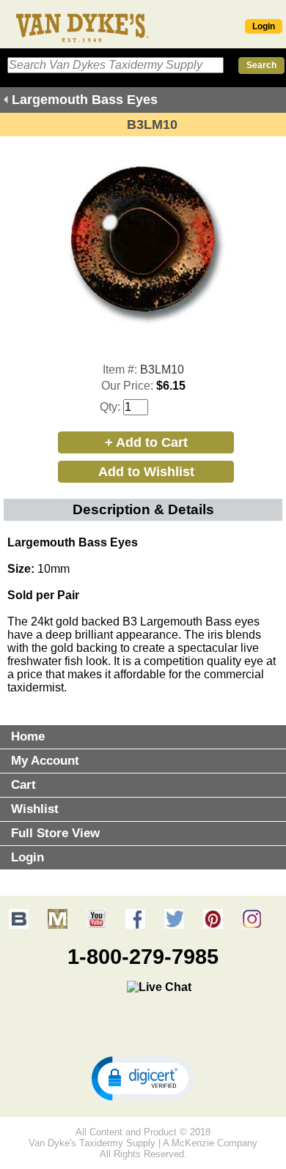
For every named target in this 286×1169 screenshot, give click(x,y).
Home (28, 736)
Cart (23, 785)
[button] (143, 1077)
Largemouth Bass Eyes (85, 99)
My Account (45, 761)
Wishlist (35, 809)
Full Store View (55, 833)
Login (263, 26)
